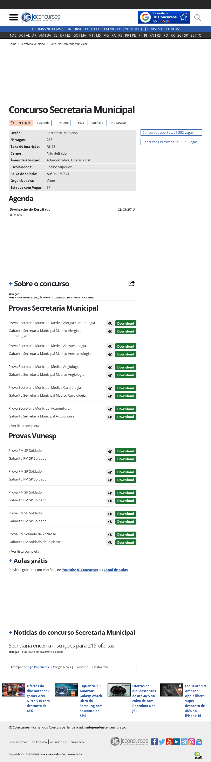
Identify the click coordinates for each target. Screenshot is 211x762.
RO (165, 35)
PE (134, 35)
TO (199, 35)
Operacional (80, 160)
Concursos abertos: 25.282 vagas (167, 132)
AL (28, 35)
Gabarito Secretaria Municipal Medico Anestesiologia (50, 353)
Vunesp (53, 180)
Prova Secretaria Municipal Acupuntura (39, 408)
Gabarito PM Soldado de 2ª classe (35, 542)
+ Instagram (99, 667)
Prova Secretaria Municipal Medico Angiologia (44, 366)
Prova (79, 123)
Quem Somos (18, 742)
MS (98, 35)
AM (41, 35)
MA (83, 35)
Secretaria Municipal (63, 133)
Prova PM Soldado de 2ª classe (32, 534)
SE (192, 35)
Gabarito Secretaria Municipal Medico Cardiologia (47, 395)
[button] (110, 323)
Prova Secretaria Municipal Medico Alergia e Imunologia (52, 323)
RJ (145, 35)
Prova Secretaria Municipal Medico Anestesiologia (47, 345)
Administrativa (58, 160)
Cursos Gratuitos (163, 29)
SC (179, 35)
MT (91, 35)
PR (127, 35)
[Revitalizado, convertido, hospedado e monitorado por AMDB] (198, 755)
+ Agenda (43, 123)
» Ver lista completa (24, 425)
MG (106, 35)
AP (34, 35)
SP (186, 35)
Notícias (96, 123)
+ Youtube (81, 667)
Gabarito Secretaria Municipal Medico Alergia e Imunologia (45, 333)
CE (55, 35)
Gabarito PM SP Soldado (28, 458)
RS (159, 35)
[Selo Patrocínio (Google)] (164, 17)
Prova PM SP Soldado (25, 450)
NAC (13, 35)
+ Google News (60, 667)
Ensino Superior (59, 167)
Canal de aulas (116, 570)
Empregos (113, 29)
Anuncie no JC (58, 742)
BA (49, 35)
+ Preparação (117, 123)
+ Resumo (62, 123)
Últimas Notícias (46, 29)
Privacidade (77, 742)
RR (173, 35)
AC (21, 35)
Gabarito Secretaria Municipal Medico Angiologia (46, 374)
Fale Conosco (38, 742)
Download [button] (125, 323)
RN (152, 35)
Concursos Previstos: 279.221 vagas (170, 142)
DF (62, 35)
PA (113, 35)
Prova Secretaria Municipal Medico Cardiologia (45, 387)
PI (139, 35)
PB (120, 35)
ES (69, 35)
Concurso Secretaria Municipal (68, 44)
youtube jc (134, 29)
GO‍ (75, 35)
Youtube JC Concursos (80, 570)
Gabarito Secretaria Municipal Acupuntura (41, 416)
